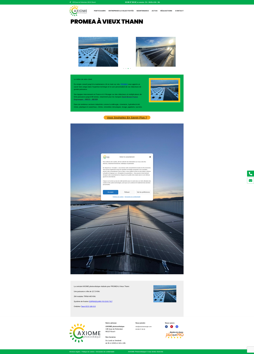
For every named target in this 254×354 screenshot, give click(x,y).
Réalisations (166, 11)
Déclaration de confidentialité (132, 196)
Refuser (127, 192)
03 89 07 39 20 (130, 2)
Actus (154, 11)
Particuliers (100, 11)
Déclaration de (105, 352)
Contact (179, 11)
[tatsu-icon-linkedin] (172, 326)
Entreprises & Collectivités (121, 11)
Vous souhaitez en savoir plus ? (127, 117)
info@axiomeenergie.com (144, 326)
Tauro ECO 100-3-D (88, 306)
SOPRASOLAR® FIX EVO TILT (100, 301)
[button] (150, 157)
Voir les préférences (143, 192)
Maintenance (143, 11)
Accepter (111, 192)
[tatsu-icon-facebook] (167, 326)
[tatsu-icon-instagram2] (177, 326)
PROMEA (124, 84)
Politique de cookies (118, 196)
